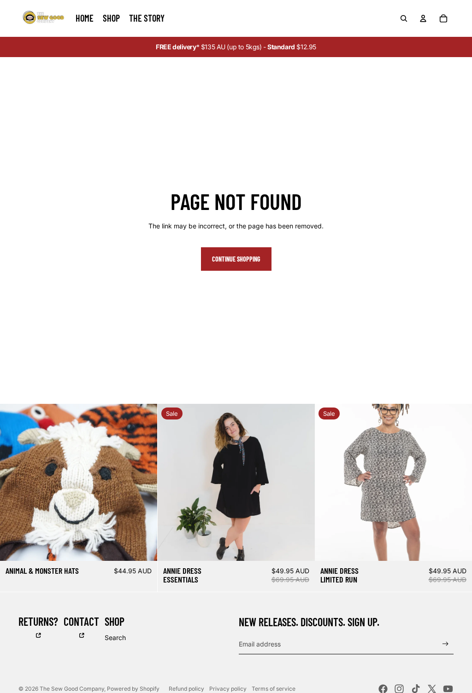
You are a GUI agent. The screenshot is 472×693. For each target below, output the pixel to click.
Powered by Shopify (133, 688)
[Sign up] (445, 644)
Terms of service (273, 688)
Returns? (38, 621)
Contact (81, 621)
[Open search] (404, 18)
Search (115, 637)
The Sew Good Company (72, 688)
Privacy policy (228, 688)
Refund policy (186, 688)
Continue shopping (236, 259)
